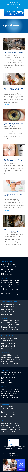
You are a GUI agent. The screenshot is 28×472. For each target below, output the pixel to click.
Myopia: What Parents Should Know (13, 195)
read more (6, 68)
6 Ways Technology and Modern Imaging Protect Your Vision (13, 160)
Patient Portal (13, 441)
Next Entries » (22, 251)
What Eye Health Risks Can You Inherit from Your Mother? (14, 88)
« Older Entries (6, 251)
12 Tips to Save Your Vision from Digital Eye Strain (12, 230)
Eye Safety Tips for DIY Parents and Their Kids (13, 53)
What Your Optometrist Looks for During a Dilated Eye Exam (13, 124)
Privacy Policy (13, 444)
